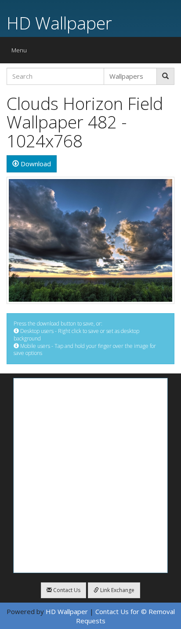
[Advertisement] (90, 475)
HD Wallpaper (59, 22)
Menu (21, 52)
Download (35, 163)
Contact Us (66, 590)
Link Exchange (116, 590)
